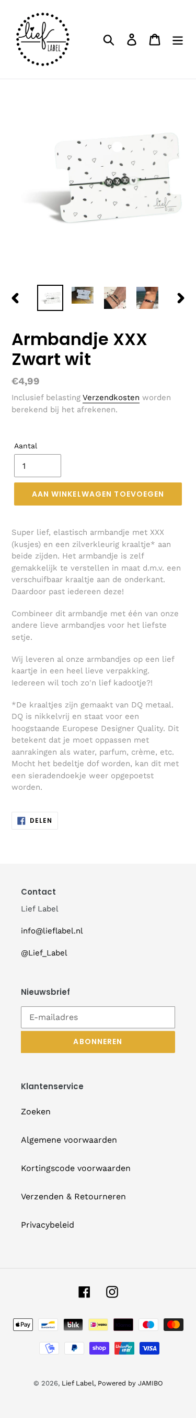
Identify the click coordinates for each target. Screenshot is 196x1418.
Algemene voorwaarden (69, 1140)
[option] (50, 298)
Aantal (25, 446)
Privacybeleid (47, 1225)
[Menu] (177, 39)
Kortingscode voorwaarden (76, 1168)
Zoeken (36, 1111)
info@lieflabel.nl (52, 931)
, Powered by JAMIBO (128, 1383)
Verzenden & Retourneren (73, 1196)
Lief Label (78, 1383)
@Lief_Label (44, 953)
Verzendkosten (111, 397)
